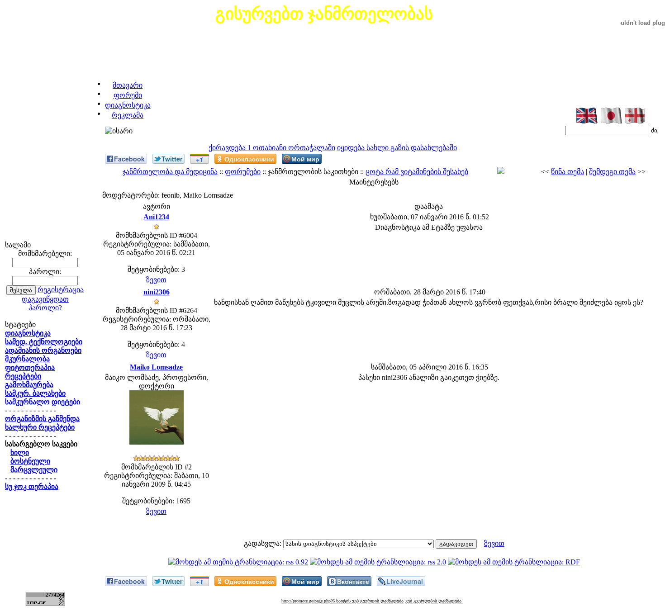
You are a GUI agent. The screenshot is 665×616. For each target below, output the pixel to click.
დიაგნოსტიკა (128, 105)
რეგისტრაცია (61, 290)
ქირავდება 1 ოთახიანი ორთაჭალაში (272, 148)
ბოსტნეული (30, 461)
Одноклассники (249, 158)
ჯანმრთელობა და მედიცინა (170, 171)
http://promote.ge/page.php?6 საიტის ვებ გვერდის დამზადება (342, 600)
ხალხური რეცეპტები (40, 427)
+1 (199, 159)
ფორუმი (128, 95)
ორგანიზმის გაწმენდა (42, 418)
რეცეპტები (23, 376)
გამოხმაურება (29, 385)
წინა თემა (567, 171)
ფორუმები (243, 171)
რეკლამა (127, 115)
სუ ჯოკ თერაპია (31, 486)
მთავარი (127, 85)
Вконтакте (353, 581)
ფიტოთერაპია (30, 367)
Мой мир (305, 158)
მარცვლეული (33, 470)
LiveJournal (404, 581)
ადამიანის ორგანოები (43, 350)
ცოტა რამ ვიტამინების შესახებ (417, 171)
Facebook (129, 158)
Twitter (172, 158)
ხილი (19, 452)
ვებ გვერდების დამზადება (434, 600)
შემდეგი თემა (612, 171)
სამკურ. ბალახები (35, 393)
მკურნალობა (27, 359)
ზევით (156, 280)
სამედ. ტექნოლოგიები (43, 342)
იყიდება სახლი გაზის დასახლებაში (397, 148)
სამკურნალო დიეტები (42, 402)
